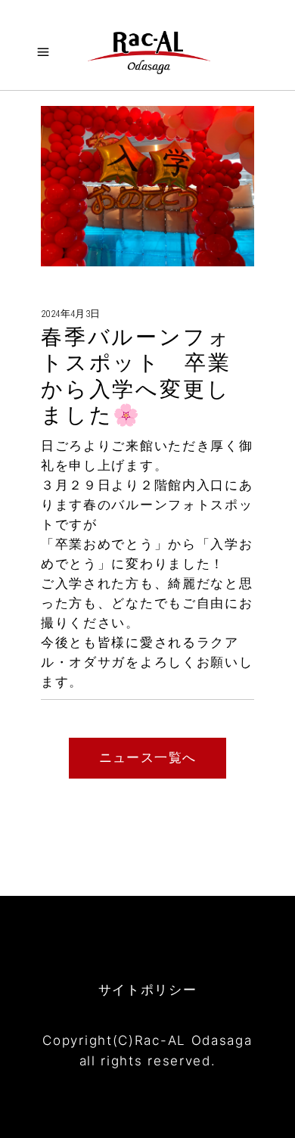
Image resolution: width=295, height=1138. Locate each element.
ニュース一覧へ (148, 757)
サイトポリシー (147, 989)
